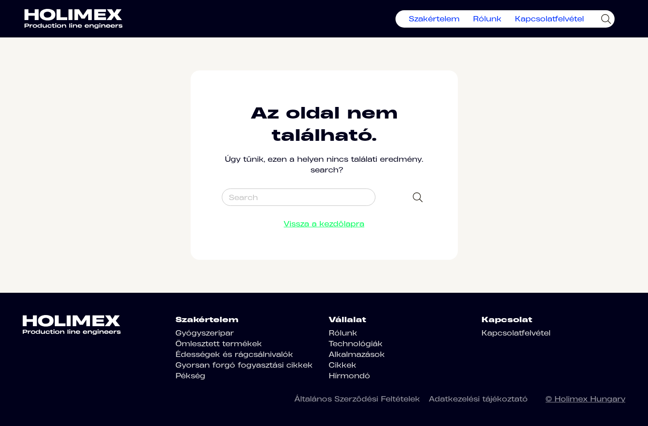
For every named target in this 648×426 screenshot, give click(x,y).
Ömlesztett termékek (218, 343)
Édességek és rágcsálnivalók (234, 354)
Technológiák (356, 343)
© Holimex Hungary (585, 398)
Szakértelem (434, 18)
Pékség (190, 375)
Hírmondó (349, 375)
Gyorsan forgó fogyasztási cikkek (244, 364)
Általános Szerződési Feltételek (357, 398)
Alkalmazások (357, 354)
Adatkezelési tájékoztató (478, 398)
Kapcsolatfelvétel (549, 18)
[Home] (73, 19)
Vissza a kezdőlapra (324, 223)
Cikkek (342, 364)
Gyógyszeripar (204, 332)
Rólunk (487, 18)
